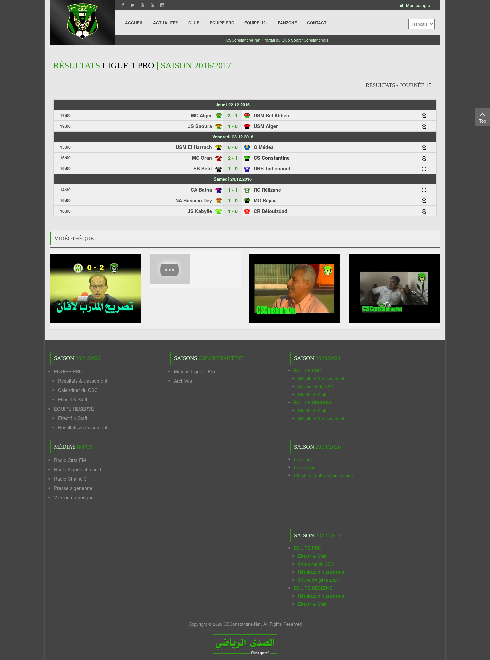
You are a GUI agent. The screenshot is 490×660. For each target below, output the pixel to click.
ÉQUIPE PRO (68, 371)
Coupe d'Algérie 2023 (318, 580)
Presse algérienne (73, 488)
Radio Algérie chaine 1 (78, 469)
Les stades (304, 467)
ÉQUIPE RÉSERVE (74, 408)
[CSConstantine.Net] (82, 20)
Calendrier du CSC (78, 390)
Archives (183, 380)
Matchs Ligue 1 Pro (194, 371)
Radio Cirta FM (70, 460)
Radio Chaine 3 (70, 478)
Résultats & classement (82, 380)
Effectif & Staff (72, 399)
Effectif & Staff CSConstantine (323, 475)
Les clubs (303, 459)
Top (482, 121)
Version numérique (74, 497)
